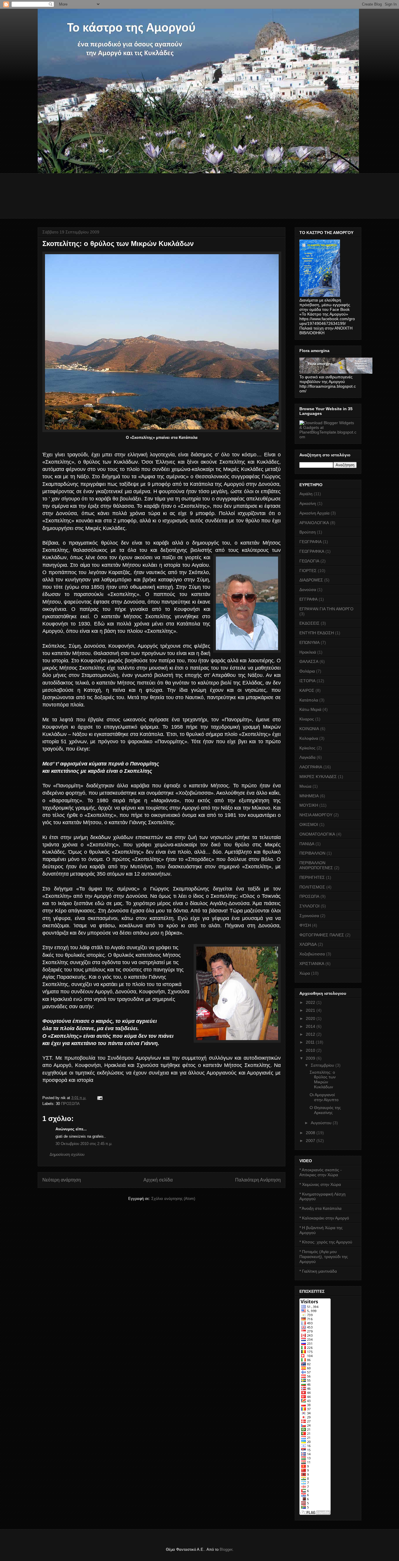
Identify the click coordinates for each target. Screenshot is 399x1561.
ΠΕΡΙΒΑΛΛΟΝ (312, 853)
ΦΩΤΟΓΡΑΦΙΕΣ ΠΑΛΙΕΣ (321, 935)
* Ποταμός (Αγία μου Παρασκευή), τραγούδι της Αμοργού (323, 1256)
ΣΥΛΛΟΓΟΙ (309, 906)
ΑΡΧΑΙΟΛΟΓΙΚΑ (314, 522)
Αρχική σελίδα (158, 1179)
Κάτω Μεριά (310, 709)
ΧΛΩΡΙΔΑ (308, 944)
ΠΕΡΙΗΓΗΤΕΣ (312, 877)
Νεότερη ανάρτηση (61, 1179)
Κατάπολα (308, 700)
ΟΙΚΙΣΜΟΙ (308, 824)
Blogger (226, 1549)
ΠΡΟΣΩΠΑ (70, 1103)
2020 (311, 1018)
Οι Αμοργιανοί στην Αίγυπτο (324, 1097)
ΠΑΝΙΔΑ (306, 843)
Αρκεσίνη (307, 503)
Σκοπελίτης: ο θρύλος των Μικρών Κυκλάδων (323, 1079)
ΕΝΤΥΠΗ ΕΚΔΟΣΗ (316, 632)
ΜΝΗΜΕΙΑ (309, 796)
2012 (311, 1034)
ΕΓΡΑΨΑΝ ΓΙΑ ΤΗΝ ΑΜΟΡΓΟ (326, 609)
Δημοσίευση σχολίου (67, 1154)
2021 (311, 1010)
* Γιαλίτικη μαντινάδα (318, 1271)
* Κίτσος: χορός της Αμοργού (325, 1242)
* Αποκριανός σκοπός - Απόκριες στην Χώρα (320, 1172)
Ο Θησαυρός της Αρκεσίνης (325, 1110)
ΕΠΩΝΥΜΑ (309, 642)
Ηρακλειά (307, 652)
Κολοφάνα (308, 738)
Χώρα (304, 973)
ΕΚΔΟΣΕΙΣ (309, 623)
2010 (311, 1050)
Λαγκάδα (307, 757)
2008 (311, 1132)
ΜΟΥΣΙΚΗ (308, 805)
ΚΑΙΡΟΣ (306, 690)
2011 (311, 1042)
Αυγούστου (322, 1122)
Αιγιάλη (306, 493)
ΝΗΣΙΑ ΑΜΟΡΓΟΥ (315, 814)
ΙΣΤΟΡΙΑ (307, 680)
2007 (311, 1140)
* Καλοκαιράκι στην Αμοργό (324, 1218)
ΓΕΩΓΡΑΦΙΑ (310, 541)
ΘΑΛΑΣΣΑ (308, 661)
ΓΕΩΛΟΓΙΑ (309, 561)
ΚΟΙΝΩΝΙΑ (309, 728)
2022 (311, 1002)
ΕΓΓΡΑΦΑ (308, 599)
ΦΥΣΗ (305, 925)
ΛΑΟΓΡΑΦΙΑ (310, 767)
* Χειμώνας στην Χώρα (320, 1184)
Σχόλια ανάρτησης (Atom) (173, 1198)
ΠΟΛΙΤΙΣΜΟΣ (312, 887)
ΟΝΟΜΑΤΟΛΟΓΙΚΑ (317, 834)
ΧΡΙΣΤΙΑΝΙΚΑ (311, 963)
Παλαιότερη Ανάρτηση (258, 1179)
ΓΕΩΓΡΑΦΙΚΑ (311, 551)
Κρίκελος (307, 748)
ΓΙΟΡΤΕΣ (308, 570)
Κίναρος (306, 719)
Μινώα (305, 786)
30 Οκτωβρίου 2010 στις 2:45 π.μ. (83, 1143)
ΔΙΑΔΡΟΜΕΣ (311, 580)
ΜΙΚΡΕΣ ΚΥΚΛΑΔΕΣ (318, 776)
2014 (311, 1026)
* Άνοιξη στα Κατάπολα (320, 1208)
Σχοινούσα (309, 915)
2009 (311, 1058)
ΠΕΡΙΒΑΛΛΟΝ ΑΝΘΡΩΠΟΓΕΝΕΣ (316, 865)
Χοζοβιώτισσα (312, 954)
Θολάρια (307, 671)
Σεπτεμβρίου (323, 1065)
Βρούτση (307, 532)
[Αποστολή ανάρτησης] (99, 1098)
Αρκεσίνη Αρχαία (314, 513)
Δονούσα (307, 589)
